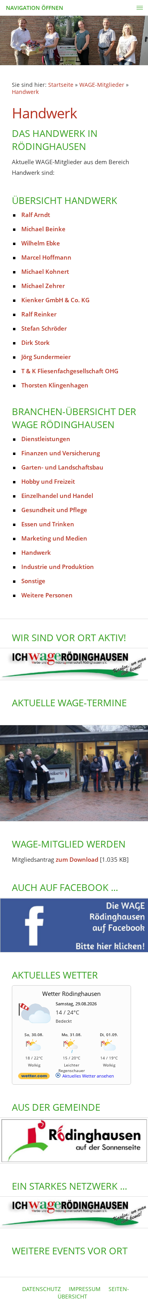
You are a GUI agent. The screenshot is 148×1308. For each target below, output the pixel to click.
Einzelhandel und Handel (57, 496)
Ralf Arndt (35, 215)
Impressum (85, 1289)
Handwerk (25, 91)
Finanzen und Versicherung (60, 453)
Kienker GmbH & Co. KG (55, 300)
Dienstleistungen (45, 439)
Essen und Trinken (47, 524)
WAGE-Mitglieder (101, 84)
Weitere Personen (47, 595)
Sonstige (33, 581)
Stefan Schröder (44, 328)
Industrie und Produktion (57, 567)
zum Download (77, 859)
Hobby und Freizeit (48, 481)
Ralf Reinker (38, 314)
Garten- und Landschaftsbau (62, 467)
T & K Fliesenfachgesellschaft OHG (69, 371)
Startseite (60, 84)
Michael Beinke (43, 229)
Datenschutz (41, 1289)
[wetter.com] (34, 1077)
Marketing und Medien (54, 538)
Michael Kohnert (45, 271)
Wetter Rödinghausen (71, 993)
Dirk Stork (35, 342)
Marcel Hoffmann (46, 257)
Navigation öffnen (34, 7)
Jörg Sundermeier (46, 357)
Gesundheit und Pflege (54, 510)
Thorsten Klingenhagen (54, 385)
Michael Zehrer (43, 286)
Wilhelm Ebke (40, 243)
